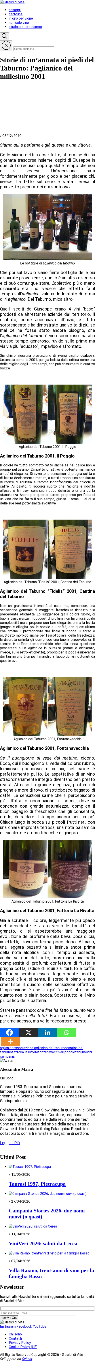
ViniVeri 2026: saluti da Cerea (43, 1243)
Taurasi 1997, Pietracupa (37, 1184)
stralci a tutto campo (25, 27)
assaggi (15, 10)
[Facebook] (9, 1032)
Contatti (15, 1338)
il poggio (68, 1052)
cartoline (16, 14)
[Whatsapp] (66, 1032)
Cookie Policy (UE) (23, 1347)
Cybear (27, 1359)
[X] (28, 1032)
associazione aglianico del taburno (39, 1048)
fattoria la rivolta (25, 1052)
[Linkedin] (47, 1032)
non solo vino (19, 22)
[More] (10, 1041)
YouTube (39, 1326)
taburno (81, 1052)
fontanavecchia (50, 1052)
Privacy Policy (20, 1343)
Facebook (25, 1326)
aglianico (6, 1048)
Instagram (8, 1326)
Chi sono (15, 1334)
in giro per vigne (21, 18)
